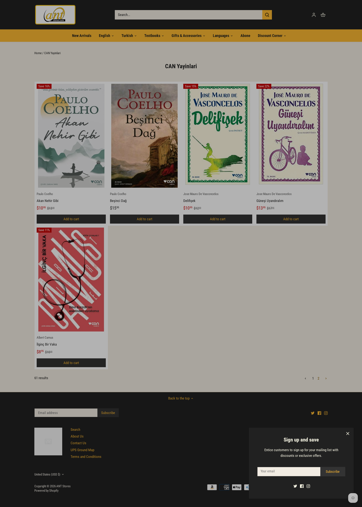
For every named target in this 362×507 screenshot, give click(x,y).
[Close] (347, 433)
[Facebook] (302, 486)
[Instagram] (308, 486)
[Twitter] (295, 486)
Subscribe (333, 471)
